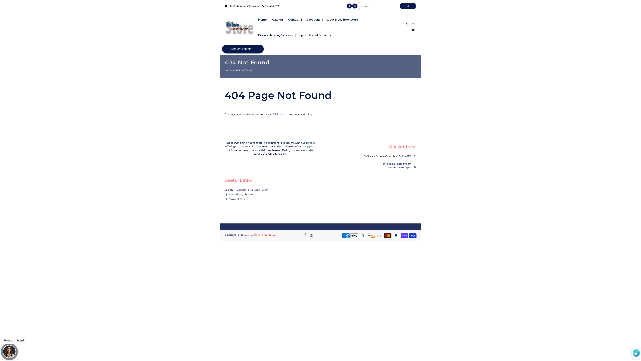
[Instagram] (354, 6)
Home (228, 70)
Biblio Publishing (264, 235)
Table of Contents (240, 48)
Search (229, 189)
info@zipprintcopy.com (397, 163)
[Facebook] (349, 6)
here (282, 114)
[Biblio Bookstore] (240, 27)
